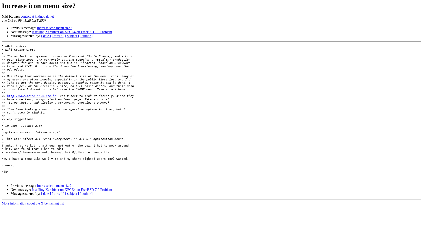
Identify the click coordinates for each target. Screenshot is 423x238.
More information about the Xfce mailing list (33, 203)
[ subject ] (72, 36)
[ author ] (86, 36)
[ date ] (46, 36)
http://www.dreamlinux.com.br (31, 96)
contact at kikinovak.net (37, 16)
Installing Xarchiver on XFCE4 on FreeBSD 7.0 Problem (72, 32)
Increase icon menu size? (54, 28)
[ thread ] (58, 36)
